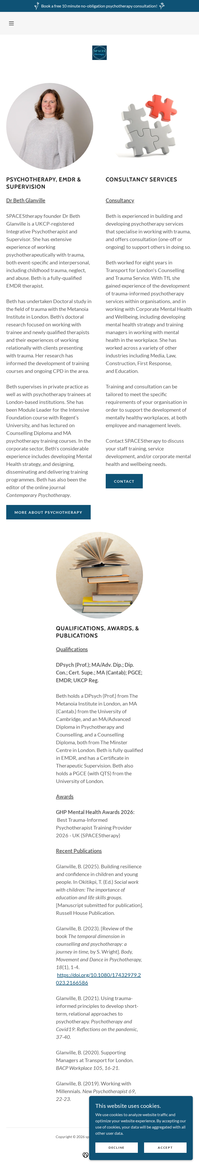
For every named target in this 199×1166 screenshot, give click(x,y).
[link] (99, 53)
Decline (117, 1147)
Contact (124, 481)
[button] (11, 23)
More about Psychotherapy (48, 512)
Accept (165, 1147)
